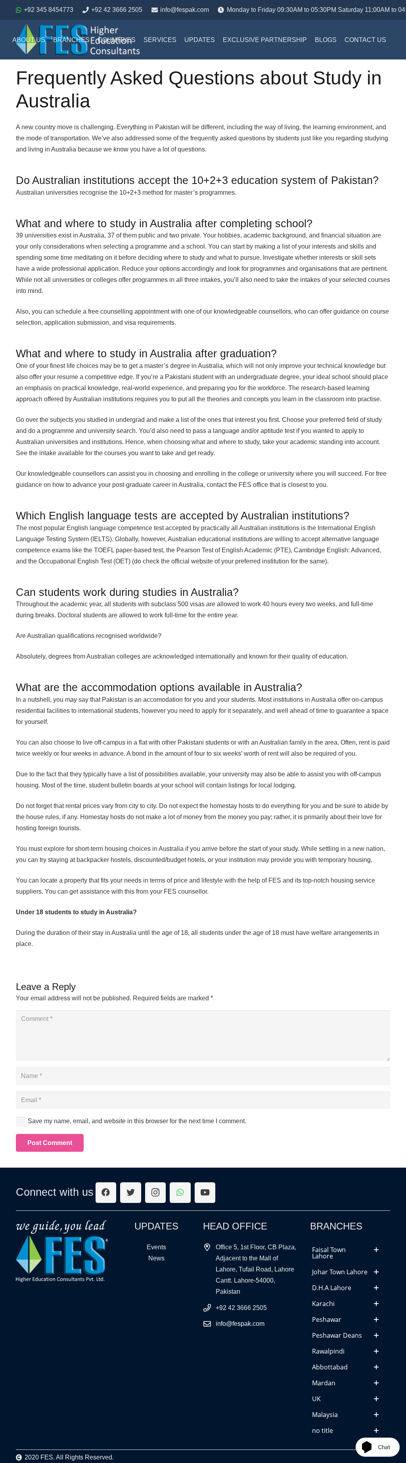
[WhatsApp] (180, 1192)
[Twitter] (130, 1192)
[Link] (62, 1251)
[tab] (345, 1253)
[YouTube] (205, 1192)
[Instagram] (155, 1192)
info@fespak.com (240, 1323)
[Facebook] (106, 1192)
